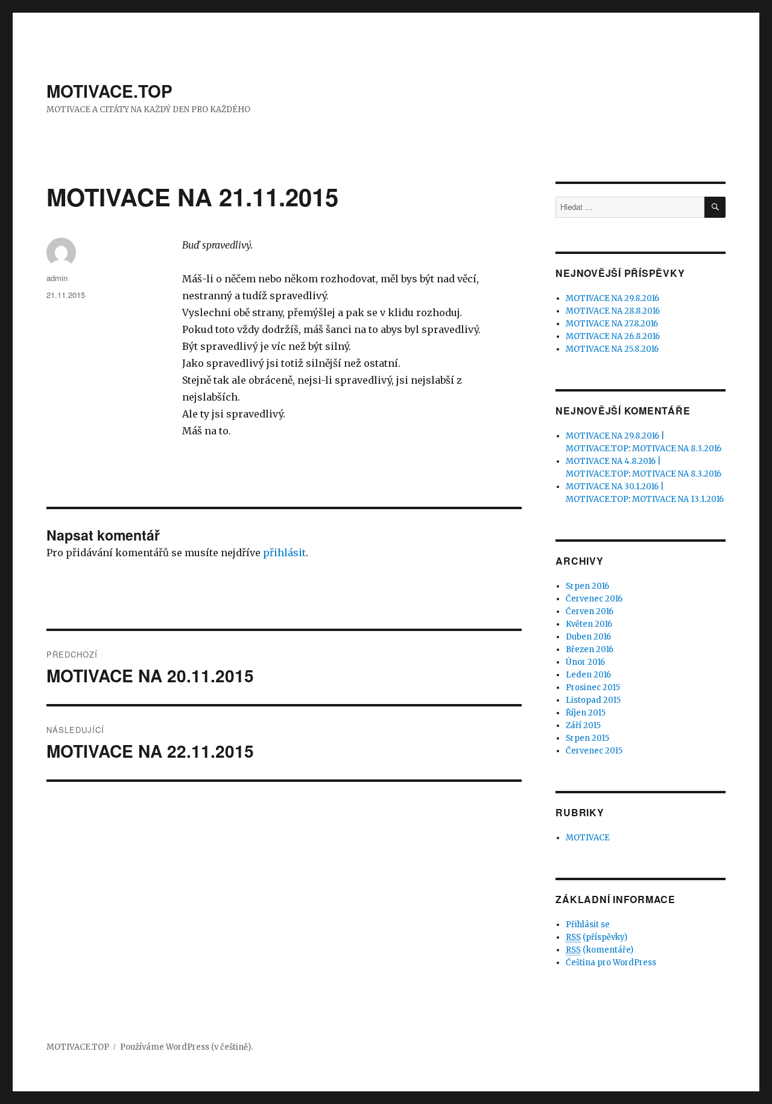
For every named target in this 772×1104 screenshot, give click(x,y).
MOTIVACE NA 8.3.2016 (676, 448)
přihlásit (284, 553)
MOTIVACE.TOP (109, 90)
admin (57, 278)
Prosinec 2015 (593, 687)
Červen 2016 (589, 611)
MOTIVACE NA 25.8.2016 (612, 349)
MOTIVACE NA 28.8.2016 (613, 311)
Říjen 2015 (586, 713)
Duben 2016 (588, 637)
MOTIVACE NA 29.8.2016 (612, 298)
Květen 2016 (589, 624)
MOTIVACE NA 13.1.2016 (678, 499)
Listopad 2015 (593, 700)
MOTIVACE (588, 838)
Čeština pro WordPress (611, 962)
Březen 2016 (589, 649)
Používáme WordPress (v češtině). (186, 1047)
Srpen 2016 (587, 586)
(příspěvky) (596, 937)
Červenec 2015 (594, 751)
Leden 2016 (588, 675)
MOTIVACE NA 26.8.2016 (613, 336)
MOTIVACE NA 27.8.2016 (612, 324)
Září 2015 (583, 725)
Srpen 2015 (587, 738)
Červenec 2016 (594, 599)
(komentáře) (599, 950)
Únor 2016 (585, 662)
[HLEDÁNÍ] (715, 207)
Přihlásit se (588, 924)
